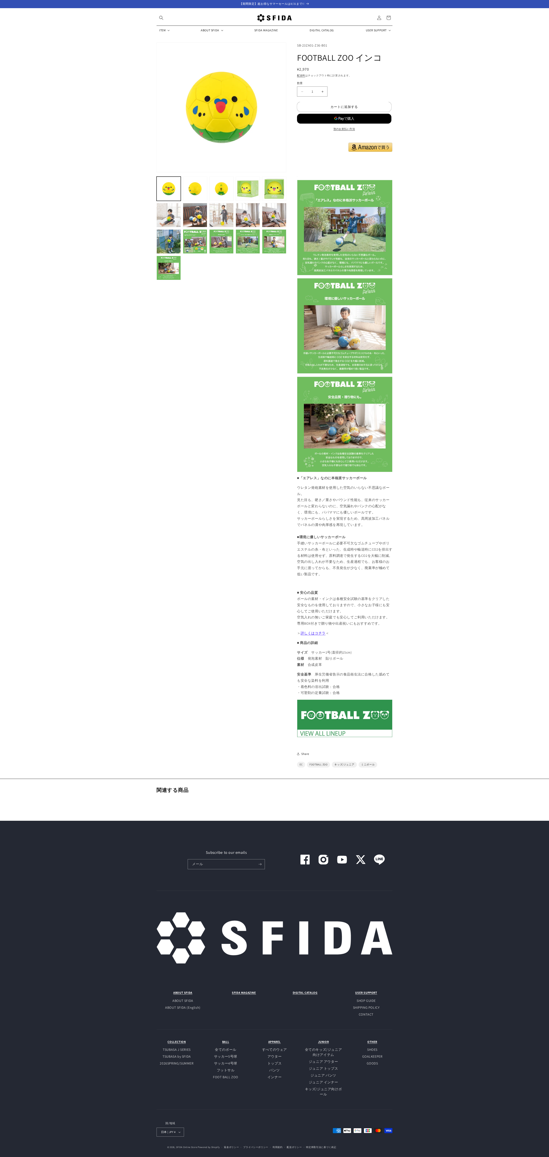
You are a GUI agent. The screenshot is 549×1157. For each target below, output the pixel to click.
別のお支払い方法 (344, 128)
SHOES (372, 1049)
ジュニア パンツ (323, 1075)
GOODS (372, 1063)
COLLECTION (176, 1042)
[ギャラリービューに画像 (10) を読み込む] (274, 215)
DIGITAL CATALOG (305, 993)
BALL (225, 1042)
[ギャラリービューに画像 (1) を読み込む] (169, 189)
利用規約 (278, 1147)
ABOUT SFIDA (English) (183, 1007)
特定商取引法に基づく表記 (321, 1147)
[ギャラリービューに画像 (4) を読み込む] (248, 189)
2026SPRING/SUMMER (176, 1063)
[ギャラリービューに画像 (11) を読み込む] (169, 241)
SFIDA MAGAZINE (244, 993)
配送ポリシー (294, 1147)
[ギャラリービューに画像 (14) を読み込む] (248, 241)
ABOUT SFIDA (182, 993)
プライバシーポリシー (255, 1147)
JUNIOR (323, 1042)
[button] (161, 18)
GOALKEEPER (372, 1056)
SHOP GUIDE (366, 1000)
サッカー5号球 (225, 1056)
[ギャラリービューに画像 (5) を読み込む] (274, 189)
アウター (274, 1056)
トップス (274, 1063)
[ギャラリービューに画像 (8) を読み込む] (221, 215)
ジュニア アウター (323, 1061)
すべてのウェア (274, 1049)
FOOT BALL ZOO (225, 1077)
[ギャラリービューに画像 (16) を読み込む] (169, 268)
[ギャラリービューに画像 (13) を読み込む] (221, 241)
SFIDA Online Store (186, 1147)
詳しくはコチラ (313, 633)
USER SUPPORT (366, 993)
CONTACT (366, 1014)
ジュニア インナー (323, 1082)
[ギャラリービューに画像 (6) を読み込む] (169, 215)
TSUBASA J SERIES (177, 1049)
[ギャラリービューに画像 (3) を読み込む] (221, 189)
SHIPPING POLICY (366, 1007)
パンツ (274, 1070)
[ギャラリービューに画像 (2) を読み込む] (195, 189)
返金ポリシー (231, 1147)
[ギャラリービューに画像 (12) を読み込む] (195, 241)
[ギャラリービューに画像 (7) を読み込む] (195, 215)
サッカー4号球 (225, 1063)
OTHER (372, 1042)
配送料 (301, 75)
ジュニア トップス (323, 1068)
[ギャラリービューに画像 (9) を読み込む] (248, 215)
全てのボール (225, 1049)
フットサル (226, 1070)
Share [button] (305, 754)
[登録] (260, 864)
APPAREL (274, 1042)
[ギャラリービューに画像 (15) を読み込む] (274, 241)
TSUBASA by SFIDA (177, 1056)
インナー (274, 1077)
